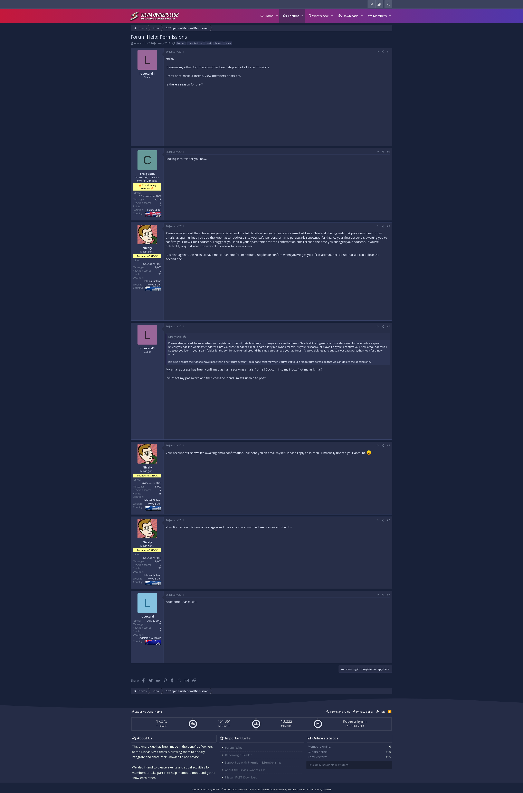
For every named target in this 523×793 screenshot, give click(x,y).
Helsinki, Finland (152, 281)
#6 (388, 520)
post (208, 43)
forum (180, 43)
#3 (388, 226)
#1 (388, 51)
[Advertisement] (278, 115)
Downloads (350, 16)
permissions (195, 43)
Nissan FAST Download (241, 777)
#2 (388, 152)
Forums (293, 16)
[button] (277, 16)
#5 (388, 445)
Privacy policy (364, 711)
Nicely (147, 248)
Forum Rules (234, 747)
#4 (388, 326)
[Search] (388, 4)
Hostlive (292, 789)
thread (218, 43)
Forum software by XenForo (221, 789)
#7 (388, 594)
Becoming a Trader (238, 755)
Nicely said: (175, 337)
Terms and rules (340, 711)
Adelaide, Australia (150, 638)
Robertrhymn (355, 721)
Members (380, 16)
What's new (320, 16)
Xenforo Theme (315, 789)
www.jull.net (154, 284)
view (228, 43)
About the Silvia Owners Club (245, 770)
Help (383, 711)
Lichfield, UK (154, 210)
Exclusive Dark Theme (148, 711)
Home (269, 16)
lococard (147, 616)
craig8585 (147, 174)
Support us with (253, 762)
